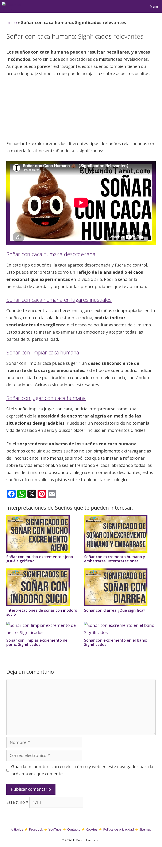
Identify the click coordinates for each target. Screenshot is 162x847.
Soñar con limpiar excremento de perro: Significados (37, 642)
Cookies (91, 829)
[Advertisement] (81, 109)
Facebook (36, 829)
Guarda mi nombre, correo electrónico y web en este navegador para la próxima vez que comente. (82, 770)
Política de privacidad (118, 829)
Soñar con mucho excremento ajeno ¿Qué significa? (39, 558)
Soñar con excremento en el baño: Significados (115, 642)
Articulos (17, 829)
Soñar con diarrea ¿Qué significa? (114, 610)
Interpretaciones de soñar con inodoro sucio (41, 612)
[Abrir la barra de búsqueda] (135, 6)
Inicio (11, 22)
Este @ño (17, 802)
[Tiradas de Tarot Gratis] (14, 6)
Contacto (73, 829)
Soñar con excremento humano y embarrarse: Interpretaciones (114, 558)
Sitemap (145, 829)
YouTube (55, 829)
